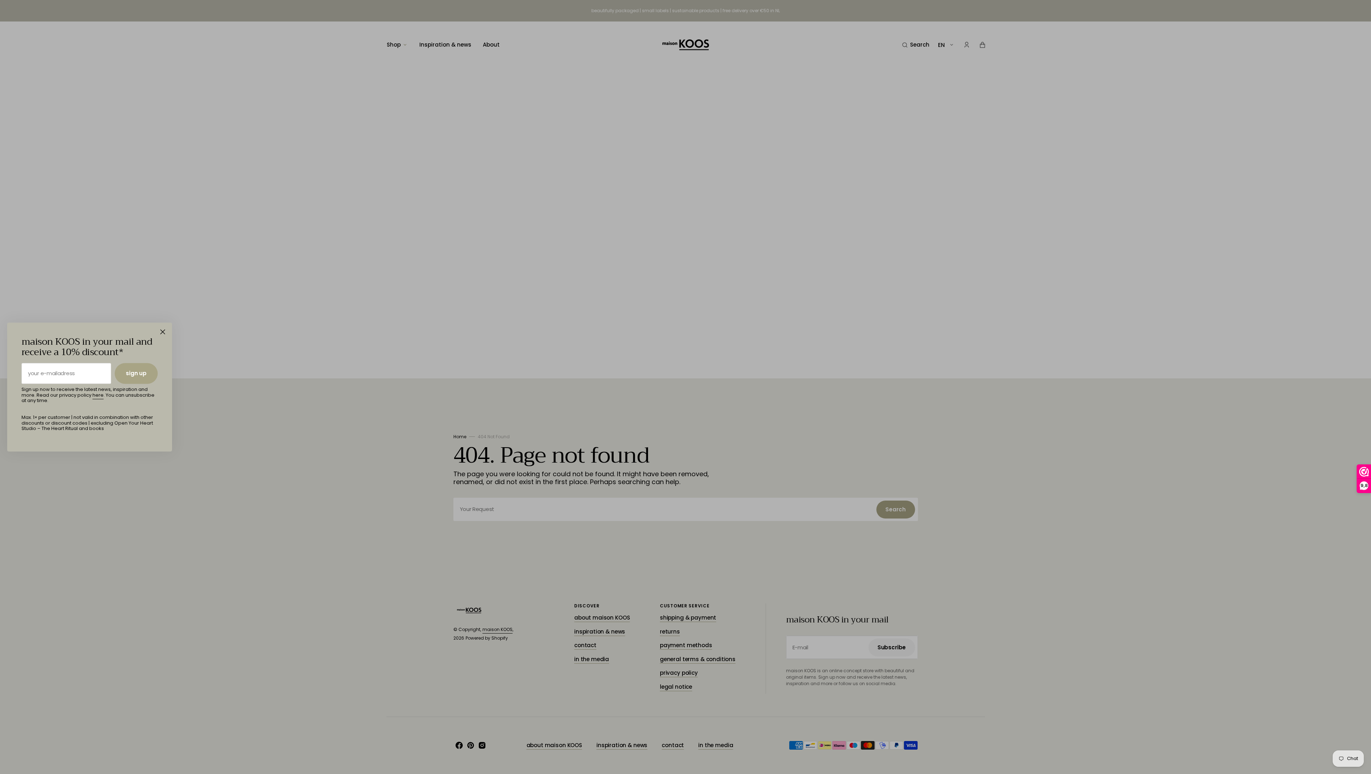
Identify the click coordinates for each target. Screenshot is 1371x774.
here (98, 395)
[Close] (163, 332)
